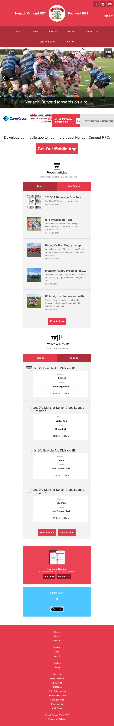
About (57, 656)
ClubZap (62, 719)
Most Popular (73, 186)
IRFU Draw (57, 687)
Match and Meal (57, 700)
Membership (92, 31)
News (36, 31)
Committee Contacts (57, 695)
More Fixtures (67, 532)
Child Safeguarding (57, 691)
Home (19, 31)
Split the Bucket (47, 42)
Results (71, 31)
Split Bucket (57, 683)
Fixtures (53, 31)
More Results (47, 532)
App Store (49, 576)
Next (110, 77)
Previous (4, 77)
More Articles (57, 321)
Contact (57, 663)
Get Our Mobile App (57, 149)
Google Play (64, 576)
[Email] (110, 4)
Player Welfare (57, 678)
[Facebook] (96, 4)
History (57, 667)
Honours (57, 674)
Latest (40, 186)
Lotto (57, 652)
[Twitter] (103, 4)
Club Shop (57, 708)
